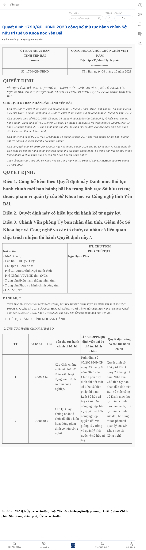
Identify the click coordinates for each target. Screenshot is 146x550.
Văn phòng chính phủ (23, 516)
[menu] (140, 23)
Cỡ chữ (118, 13)
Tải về (109, 13)
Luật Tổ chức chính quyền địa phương (75, 511)
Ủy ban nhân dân (50, 516)
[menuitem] (140, 4)
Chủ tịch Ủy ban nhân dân (31, 511)
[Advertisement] (67, 479)
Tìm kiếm (74, 13)
